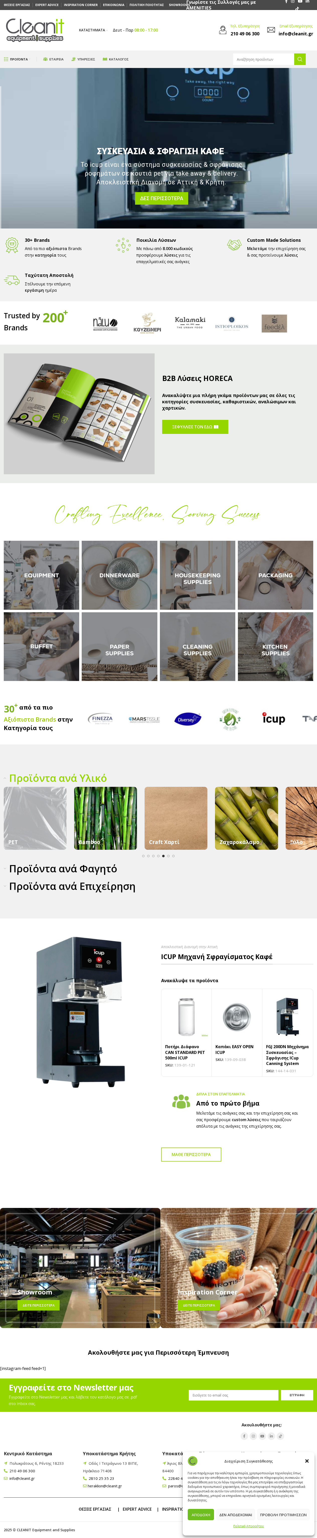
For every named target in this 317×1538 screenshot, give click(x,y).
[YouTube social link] (262, 1436)
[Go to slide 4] (158, 856)
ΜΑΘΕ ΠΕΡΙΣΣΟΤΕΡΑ (191, 1154)
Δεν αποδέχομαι (235, 1514)
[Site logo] (35, 30)
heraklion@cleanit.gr (105, 1485)
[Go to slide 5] (163, 856)
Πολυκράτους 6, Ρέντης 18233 (37, 1463)
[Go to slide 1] (143, 856)
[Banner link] (35, 818)
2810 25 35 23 (101, 1478)
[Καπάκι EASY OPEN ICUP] (237, 1017)
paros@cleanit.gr (182, 1485)
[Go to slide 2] (148, 856)
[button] (306, 1461)
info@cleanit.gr (22, 1478)
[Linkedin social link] (271, 1436)
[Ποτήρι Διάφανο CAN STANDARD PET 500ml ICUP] (186, 1017)
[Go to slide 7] (173, 856)
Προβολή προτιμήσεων (283, 1514)
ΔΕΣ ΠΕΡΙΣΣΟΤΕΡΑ (160, 208)
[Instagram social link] (253, 1436)
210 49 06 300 (22, 1470)
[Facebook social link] (244, 1436)
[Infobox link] (239, 30)
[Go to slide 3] (153, 856)
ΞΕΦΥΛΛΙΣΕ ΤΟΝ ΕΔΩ (192, 427)
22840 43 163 (180, 1478)
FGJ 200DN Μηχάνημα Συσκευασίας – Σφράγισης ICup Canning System (287, 1055)
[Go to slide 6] (168, 856)
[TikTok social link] (297, 9)
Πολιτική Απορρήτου (248, 1526)
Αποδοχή (201, 1514)
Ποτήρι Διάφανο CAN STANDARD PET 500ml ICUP (185, 1052)
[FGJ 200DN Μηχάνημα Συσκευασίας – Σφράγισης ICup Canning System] (287, 1017)
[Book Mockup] (79, 413)
